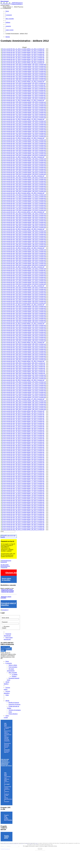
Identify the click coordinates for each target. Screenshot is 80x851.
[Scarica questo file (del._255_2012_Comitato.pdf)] (15, 352)
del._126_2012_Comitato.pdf (38, 112)
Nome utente (5, 617)
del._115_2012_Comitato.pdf (37, 92)
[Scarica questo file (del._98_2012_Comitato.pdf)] (15, 528)
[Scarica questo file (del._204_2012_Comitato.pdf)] (15, 256)
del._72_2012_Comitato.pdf (36, 483)
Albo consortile (9, 18)
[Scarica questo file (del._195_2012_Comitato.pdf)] (15, 239)
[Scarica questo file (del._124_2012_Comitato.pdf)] (15, 109)
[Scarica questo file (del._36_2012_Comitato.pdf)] (15, 425)
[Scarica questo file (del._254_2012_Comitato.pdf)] (15, 351)
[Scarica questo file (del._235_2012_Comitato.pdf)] (15, 315)
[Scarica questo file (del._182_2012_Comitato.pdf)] (15, 215)
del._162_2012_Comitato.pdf (38, 181)
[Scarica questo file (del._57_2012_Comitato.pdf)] (15, 461)
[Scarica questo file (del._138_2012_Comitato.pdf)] (15, 134)
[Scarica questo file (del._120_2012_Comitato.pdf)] (15, 102)
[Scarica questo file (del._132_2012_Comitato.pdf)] (15, 124)
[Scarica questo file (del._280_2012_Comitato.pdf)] (15, 401)
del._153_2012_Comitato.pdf (38, 164)
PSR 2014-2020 (6, 762)
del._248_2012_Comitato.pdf (38, 339)
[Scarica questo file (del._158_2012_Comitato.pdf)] (15, 172)
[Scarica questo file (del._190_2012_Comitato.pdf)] (15, 231)
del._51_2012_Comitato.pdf (36, 450)
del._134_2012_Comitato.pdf (38, 128)
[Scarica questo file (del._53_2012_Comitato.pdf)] (15, 454)
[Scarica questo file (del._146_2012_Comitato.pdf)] (15, 150)
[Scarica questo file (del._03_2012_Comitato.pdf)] (15, 52)
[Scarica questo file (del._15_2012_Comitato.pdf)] (15, 176)
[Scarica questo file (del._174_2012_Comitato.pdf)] (15, 201)
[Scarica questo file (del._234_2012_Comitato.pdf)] (15, 313)
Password (4, 622)
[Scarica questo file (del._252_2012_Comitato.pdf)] (15, 347)
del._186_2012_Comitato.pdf (38, 222)
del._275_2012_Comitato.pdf (38, 390)
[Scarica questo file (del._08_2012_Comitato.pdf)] (15, 61)
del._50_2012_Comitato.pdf (36, 449)
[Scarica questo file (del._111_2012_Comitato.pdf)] (15, 85)
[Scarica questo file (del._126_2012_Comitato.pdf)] (15, 112)
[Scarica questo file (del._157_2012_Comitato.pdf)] (15, 170)
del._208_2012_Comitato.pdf (38, 263)
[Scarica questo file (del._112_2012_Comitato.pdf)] (15, 86)
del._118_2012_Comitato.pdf (37, 97)
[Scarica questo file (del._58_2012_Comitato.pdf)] (15, 462)
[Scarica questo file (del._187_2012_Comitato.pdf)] (15, 224)
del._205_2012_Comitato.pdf (38, 258)
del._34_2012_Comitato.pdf (36, 421)
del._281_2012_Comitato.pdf (38, 402)
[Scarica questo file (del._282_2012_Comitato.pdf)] (15, 404)
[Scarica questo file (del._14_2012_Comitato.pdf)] (15, 157)
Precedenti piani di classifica (8, 604)
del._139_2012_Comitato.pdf (38, 136)
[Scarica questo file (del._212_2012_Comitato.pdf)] (15, 272)
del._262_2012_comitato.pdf (37, 366)
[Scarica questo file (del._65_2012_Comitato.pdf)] (15, 471)
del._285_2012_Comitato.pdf (38, 409)
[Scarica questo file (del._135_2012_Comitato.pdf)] (15, 129)
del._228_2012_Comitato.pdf (38, 301)
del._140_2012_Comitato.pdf (38, 140)
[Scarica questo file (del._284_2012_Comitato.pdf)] (15, 407)
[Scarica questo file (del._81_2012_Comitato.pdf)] (15, 498)
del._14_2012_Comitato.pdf (36, 157)
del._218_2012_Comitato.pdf (38, 282)
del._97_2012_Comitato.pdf (36, 526)
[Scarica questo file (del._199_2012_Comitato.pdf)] (15, 246)
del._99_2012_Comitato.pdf (36, 529)
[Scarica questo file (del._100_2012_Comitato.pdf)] (15, 64)
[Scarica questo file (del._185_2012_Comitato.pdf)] (15, 220)
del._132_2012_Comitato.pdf (38, 124)
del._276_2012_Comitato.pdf (38, 392)
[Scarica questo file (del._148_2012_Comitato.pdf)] (15, 153)
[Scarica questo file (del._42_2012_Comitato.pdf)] (15, 435)
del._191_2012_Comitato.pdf (38, 232)
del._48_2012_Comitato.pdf (36, 445)
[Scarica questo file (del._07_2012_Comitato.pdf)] (15, 59)
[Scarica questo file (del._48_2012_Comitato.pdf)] (15, 445)
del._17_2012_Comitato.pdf (36, 212)
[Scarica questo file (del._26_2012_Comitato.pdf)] (15, 380)
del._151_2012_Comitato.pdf (38, 160)
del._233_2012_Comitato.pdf (38, 311)
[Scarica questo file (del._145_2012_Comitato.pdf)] (15, 148)
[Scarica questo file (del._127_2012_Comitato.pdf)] (15, 114)
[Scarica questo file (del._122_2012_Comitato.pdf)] (15, 105)
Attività (7, 700)
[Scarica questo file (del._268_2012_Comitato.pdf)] (15, 376)
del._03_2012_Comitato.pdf (36, 52)
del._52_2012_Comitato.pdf (36, 452)
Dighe (10, 712)
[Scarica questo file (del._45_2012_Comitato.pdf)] (15, 440)
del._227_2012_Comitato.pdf (38, 299)
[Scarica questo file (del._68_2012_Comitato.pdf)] (15, 476)
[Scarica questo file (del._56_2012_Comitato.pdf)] (15, 459)
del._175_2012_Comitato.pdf (38, 203)
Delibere (7, 22)
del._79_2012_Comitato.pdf (36, 495)
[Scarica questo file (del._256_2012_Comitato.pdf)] (15, 354)
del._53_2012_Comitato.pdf (36, 454)
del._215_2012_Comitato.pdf (38, 277)
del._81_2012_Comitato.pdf (36, 498)
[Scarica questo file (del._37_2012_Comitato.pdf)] (15, 426)
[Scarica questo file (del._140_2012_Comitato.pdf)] (15, 140)
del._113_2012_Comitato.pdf (37, 88)
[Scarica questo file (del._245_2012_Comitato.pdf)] (15, 334)
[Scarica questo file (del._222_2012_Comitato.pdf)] (15, 291)
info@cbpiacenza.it (17, 2)
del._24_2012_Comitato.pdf (36, 342)
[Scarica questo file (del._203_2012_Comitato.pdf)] (15, 255)
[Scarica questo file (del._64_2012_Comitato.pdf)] (15, 469)
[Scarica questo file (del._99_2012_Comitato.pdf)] (15, 529)
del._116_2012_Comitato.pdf (37, 93)
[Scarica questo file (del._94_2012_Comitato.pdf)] (15, 521)
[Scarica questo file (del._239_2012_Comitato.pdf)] (15, 322)
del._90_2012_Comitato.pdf (36, 514)
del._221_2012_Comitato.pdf (38, 289)
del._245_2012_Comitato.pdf (38, 334)
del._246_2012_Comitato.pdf (38, 335)
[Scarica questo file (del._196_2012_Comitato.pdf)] (15, 241)
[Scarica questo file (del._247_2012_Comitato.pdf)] (15, 337)
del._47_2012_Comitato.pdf (36, 443)
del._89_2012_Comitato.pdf (36, 512)
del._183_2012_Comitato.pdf (38, 217)
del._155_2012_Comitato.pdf (38, 167)
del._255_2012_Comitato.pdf (38, 352)
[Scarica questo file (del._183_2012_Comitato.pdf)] (15, 217)
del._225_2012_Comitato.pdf (38, 296)
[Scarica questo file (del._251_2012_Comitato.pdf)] (15, 346)
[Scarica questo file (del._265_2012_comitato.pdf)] (15, 371)
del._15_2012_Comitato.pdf (36, 176)
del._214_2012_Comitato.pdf (38, 275)
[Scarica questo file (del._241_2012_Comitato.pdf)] (15, 327)
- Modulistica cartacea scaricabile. (6, 597)
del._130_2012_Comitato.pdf (38, 121)
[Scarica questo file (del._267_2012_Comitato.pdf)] (15, 375)
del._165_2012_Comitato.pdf (38, 184)
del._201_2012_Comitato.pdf (38, 251)
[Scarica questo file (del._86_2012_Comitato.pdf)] (15, 507)
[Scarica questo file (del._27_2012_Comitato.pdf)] (15, 399)
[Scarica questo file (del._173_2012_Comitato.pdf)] (15, 200)
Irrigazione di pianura (14, 704)
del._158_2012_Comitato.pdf (38, 172)
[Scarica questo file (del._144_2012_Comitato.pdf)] (15, 146)
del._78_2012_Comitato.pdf (36, 493)
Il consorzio (8, 15)
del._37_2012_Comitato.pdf (36, 426)
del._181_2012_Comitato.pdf (38, 213)
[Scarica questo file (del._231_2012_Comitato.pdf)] (15, 308)
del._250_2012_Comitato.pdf (38, 344)
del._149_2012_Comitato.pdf (38, 155)
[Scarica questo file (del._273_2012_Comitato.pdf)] (15, 387)
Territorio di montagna (15, 710)
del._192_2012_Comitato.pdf (38, 234)
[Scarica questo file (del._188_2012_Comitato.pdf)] (15, 225)
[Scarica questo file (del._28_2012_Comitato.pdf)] (15, 411)
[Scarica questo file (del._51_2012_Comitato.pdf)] (15, 450)
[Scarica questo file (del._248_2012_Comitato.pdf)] (15, 339)
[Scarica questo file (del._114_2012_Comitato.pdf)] (15, 90)
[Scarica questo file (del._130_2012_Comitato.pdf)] (15, 121)
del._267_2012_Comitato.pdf (38, 375)
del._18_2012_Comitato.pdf (36, 229)
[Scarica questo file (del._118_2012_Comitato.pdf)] (15, 97)
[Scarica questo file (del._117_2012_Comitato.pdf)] (15, 95)
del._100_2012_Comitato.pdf (38, 64)
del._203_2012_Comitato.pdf (38, 255)
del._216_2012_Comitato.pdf (38, 279)
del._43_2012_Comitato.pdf (36, 437)
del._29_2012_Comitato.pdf (36, 413)
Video (7, 695)
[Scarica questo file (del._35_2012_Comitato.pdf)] (15, 423)
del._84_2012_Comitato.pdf (36, 503)
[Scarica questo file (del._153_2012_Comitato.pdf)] (15, 164)
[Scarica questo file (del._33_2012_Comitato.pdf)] (15, 419)
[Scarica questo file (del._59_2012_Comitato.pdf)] (15, 464)
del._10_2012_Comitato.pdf (36, 81)
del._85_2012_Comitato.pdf (36, 505)
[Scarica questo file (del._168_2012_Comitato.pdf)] (15, 189)
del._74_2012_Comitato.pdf (36, 486)
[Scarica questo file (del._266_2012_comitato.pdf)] (15, 373)
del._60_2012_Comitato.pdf (36, 466)
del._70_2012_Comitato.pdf (36, 479)
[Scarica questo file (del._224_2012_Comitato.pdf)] (15, 294)
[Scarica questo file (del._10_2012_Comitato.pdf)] (15, 81)
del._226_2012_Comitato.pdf (38, 298)
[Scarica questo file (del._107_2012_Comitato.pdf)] (15, 76)
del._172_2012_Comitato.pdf (38, 198)
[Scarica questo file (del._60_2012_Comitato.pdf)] (15, 466)
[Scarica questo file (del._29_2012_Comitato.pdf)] (15, 413)
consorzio (8, 26)
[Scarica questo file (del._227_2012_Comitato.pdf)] (15, 299)
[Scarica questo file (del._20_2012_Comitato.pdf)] (15, 267)
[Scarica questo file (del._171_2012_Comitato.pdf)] (15, 196)
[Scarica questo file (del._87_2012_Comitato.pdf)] (15, 509)
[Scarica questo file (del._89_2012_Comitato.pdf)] (15, 512)
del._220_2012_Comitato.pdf (38, 287)
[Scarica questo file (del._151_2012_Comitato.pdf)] (15, 160)
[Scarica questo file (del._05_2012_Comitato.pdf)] (15, 55)
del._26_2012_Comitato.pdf (36, 380)
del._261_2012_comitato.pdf (37, 364)
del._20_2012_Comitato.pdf (36, 267)
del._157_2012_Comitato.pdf (38, 170)
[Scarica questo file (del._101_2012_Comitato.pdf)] (15, 66)
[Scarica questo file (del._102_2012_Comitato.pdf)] (15, 68)
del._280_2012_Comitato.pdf (38, 401)
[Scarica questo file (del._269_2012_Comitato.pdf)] (15, 378)
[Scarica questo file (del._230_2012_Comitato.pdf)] (15, 306)
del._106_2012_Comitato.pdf (38, 74)
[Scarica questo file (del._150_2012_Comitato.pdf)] (15, 158)
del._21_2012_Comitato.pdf (36, 286)
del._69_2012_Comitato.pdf (36, 478)
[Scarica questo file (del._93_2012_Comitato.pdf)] (15, 519)
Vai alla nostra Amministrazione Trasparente (5, 566)
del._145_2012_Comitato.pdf (38, 148)
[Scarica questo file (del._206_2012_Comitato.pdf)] (15, 260)
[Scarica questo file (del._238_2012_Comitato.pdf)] (15, 320)
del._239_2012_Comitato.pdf (38, 322)
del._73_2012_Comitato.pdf (36, 485)
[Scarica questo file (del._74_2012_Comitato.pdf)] (15, 486)
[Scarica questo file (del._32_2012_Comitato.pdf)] (15, 418)
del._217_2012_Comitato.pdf (38, 280)
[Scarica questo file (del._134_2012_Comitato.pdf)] (15, 128)
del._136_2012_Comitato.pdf (38, 131)
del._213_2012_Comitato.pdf (38, 273)
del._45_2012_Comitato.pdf (36, 440)
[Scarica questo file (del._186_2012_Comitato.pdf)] (15, 222)
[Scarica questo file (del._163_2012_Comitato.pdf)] (15, 183)
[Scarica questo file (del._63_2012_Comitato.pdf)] (15, 467)
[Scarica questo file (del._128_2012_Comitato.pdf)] (15, 116)
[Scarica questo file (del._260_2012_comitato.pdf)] (15, 363)
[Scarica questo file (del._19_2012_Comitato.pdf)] (15, 248)
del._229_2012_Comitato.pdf (38, 303)
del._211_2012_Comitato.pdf (37, 270)
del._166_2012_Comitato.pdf (38, 186)
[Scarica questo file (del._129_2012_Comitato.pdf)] (15, 117)
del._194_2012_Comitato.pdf (38, 237)
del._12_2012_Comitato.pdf (36, 119)
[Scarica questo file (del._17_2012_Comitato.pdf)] (15, 212)
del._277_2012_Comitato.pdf (38, 394)
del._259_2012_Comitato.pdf (38, 359)
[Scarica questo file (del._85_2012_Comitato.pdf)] (15, 505)
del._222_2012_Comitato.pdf (38, 291)
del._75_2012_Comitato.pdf (36, 488)
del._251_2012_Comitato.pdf (38, 346)
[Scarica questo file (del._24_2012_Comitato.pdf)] (15, 342)
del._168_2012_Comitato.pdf (38, 189)
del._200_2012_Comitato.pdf (38, 249)
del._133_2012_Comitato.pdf (38, 126)
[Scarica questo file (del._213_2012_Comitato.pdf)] (15, 273)
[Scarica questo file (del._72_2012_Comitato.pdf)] (15, 483)
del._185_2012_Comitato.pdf (38, 220)
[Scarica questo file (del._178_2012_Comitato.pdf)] (15, 208)
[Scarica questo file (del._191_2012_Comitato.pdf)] (15, 232)
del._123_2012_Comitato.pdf (38, 107)
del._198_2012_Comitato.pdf (38, 244)
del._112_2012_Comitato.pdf (37, 86)
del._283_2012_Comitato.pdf (38, 406)
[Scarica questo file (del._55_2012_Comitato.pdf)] (15, 457)
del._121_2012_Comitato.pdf (38, 104)
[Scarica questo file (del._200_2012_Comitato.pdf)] (15, 249)
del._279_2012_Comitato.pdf (38, 397)
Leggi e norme (9, 30)
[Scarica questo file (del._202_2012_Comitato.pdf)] (15, 253)
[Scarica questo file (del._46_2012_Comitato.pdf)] (15, 442)
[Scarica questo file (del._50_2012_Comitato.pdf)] (15, 449)
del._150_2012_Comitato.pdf (38, 158)
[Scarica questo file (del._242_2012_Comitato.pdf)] (15, 328)
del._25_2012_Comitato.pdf (36, 361)
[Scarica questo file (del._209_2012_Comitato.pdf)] (15, 265)
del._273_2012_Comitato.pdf (38, 387)
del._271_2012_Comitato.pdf (38, 383)
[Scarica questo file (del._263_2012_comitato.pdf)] (15, 368)
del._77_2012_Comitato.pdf (36, 491)
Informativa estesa (40, 850)
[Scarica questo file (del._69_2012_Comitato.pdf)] (15, 478)
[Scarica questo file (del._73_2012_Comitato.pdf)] (15, 485)
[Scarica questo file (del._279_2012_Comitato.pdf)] (15, 397)
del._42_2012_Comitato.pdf (36, 435)
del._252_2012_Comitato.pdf (38, 347)
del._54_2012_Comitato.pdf (36, 455)
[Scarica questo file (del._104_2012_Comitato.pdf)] (15, 71)
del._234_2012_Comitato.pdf (38, 313)
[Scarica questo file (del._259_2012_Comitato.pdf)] (15, 359)
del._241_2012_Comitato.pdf (38, 327)
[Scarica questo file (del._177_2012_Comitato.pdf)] (15, 207)
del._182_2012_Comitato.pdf (38, 215)
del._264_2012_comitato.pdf (37, 370)
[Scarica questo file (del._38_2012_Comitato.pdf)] (15, 428)
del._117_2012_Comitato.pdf (37, 95)
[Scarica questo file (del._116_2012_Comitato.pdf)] (15, 93)
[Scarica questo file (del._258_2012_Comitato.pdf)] (15, 358)
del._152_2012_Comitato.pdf (38, 162)
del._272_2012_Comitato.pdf (38, 385)
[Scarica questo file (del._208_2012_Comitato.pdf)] (15, 263)
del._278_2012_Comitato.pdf (38, 395)
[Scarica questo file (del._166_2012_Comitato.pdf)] (15, 186)
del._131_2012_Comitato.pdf (38, 122)
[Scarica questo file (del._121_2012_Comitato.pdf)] (15, 104)
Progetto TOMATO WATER (6, 837)
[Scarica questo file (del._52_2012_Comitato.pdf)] (15, 452)
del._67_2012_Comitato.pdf (36, 474)
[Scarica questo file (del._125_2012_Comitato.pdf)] (15, 110)
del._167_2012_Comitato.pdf (38, 188)
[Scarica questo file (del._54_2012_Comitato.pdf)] (15, 455)
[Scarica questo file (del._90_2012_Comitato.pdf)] (15, 514)
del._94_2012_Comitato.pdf (36, 521)
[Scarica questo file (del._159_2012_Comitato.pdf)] (15, 174)
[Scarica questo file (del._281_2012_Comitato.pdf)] (15, 402)
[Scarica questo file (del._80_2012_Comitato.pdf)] (15, 497)
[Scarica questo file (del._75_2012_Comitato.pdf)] (15, 488)
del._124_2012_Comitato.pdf (38, 109)
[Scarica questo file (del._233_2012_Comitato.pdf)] (15, 311)
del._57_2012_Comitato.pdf (36, 461)
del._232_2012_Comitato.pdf (38, 310)
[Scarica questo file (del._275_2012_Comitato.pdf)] (15, 390)
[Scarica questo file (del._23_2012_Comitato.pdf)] (15, 323)
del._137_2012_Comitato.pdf (38, 133)
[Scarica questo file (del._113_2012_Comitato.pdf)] (15, 88)
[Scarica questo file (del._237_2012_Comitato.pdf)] (15, 318)
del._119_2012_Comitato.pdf (37, 98)
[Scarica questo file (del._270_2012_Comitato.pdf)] (15, 382)
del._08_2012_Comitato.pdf (36, 61)
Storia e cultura (13, 665)
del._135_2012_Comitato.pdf (38, 129)
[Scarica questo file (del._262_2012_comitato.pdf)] (15, 366)
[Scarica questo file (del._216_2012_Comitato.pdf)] (15, 279)
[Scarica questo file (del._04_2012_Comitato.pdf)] (15, 54)
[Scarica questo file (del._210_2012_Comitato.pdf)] (15, 268)
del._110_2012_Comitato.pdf (37, 83)
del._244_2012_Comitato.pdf (38, 332)
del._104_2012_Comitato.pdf (38, 71)
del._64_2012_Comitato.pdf (36, 469)
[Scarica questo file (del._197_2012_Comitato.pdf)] (15, 243)
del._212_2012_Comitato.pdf (38, 272)
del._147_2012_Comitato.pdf (38, 152)
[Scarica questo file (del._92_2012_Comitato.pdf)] (15, 517)
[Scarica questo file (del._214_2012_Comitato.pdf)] (15, 275)
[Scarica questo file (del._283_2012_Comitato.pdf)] (15, 406)
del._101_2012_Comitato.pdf (38, 66)
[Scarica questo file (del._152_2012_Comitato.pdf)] (15, 162)
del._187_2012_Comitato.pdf (38, 224)
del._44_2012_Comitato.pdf (36, 438)
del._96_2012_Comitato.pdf (36, 524)
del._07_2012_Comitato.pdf (36, 59)
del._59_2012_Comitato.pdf (36, 464)
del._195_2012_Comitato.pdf (38, 239)
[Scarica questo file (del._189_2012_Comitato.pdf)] (15, 227)
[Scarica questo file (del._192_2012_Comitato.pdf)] (15, 234)
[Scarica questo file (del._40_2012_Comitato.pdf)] (15, 431)
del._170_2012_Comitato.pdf (38, 195)
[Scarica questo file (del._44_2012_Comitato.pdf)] (15, 438)
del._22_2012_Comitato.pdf (36, 304)
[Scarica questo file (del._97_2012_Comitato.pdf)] (15, 526)
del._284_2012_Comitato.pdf (38, 407)
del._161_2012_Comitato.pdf (38, 179)
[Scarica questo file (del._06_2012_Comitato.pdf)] (15, 57)
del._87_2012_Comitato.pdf (36, 509)
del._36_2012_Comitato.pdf (36, 425)
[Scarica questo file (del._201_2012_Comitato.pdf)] (15, 251)
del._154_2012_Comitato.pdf (38, 165)
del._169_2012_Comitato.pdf (38, 191)
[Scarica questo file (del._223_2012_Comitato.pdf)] (15, 292)
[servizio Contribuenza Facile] (4, 610)
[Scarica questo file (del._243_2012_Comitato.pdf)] (15, 330)
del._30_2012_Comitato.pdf (36, 414)
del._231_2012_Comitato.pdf (38, 308)
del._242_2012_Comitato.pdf (38, 328)
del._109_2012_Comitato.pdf (38, 80)
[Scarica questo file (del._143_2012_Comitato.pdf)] (15, 145)
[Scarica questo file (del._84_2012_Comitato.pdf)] (15, 503)
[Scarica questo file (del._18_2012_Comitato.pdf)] (15, 229)
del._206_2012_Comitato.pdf (38, 260)
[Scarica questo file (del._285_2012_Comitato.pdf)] (15, 409)
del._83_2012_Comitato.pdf (36, 502)
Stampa (7, 36)
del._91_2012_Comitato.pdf (36, 516)
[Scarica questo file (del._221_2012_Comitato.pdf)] (15, 289)
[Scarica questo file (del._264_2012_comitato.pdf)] (15, 370)
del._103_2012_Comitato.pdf (38, 69)
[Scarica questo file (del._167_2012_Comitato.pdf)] (15, 188)
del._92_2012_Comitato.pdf (36, 517)
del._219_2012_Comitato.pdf (38, 284)
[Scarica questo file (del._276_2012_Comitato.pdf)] (15, 392)
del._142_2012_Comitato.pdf (38, 143)
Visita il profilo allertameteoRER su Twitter (6, 649)
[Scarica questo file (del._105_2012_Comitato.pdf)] (15, 73)
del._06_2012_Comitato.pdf (36, 57)
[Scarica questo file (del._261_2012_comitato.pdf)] (15, 364)
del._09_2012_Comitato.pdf (36, 62)
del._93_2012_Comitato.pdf (36, 519)
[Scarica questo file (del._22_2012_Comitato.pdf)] (15, 304)
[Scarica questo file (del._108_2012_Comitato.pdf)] (15, 78)
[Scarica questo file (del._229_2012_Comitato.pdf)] (15, 303)
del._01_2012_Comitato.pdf (36, 49)
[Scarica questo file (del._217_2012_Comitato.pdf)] (15, 280)
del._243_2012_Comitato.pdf (38, 330)
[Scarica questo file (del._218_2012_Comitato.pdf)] (15, 282)
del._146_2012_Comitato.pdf (38, 150)
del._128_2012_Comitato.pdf (38, 116)
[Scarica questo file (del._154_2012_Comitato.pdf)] (15, 165)
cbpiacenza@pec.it (17, 4)
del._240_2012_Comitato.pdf (38, 325)
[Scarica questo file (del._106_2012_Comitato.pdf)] (15, 74)
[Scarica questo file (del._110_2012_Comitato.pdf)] (15, 83)
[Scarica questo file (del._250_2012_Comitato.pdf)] (15, 344)
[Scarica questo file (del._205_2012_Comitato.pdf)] (15, 258)
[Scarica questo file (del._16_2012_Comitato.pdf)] (15, 193)
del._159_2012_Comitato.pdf (38, 174)
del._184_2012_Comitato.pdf (38, 219)
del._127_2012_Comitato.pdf (38, 114)
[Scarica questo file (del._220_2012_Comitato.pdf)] (15, 287)
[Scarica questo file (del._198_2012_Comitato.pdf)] (15, 244)
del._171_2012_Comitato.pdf (38, 196)
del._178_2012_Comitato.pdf (38, 208)
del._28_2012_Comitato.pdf (36, 411)
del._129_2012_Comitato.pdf (38, 117)
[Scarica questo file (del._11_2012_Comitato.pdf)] (15, 100)
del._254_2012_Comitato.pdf (38, 351)
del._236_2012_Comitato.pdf (38, 316)
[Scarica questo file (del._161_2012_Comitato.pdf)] (15, 179)
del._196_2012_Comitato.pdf (38, 241)
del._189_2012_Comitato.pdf (38, 227)
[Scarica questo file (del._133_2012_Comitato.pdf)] (15, 126)
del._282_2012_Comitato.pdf (38, 404)
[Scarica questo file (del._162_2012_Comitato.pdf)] (15, 181)
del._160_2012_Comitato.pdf (38, 177)
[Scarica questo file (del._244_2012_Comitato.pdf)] (15, 332)
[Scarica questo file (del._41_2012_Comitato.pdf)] (15, 433)
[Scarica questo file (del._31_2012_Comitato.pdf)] (15, 416)
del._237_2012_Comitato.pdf (38, 318)
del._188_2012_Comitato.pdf (38, 225)
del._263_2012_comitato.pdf (37, 368)
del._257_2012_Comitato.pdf (38, 356)
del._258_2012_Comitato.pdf (38, 358)
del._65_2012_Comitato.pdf (36, 471)
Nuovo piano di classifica (6, 579)
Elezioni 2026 (12, 573)
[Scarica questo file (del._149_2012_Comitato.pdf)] (15, 155)
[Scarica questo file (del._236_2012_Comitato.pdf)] (15, 316)
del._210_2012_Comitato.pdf (38, 268)
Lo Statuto (14, 674)
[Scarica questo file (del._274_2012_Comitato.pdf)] (15, 388)
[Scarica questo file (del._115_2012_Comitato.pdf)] (15, 92)
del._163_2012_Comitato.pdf (38, 183)
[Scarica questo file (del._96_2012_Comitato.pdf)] (15, 524)
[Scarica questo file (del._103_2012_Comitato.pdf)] (15, 69)
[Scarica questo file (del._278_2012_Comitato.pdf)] (15, 395)
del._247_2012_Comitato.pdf (38, 337)
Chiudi (40, 848)
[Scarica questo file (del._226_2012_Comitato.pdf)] (15, 298)
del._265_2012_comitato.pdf (37, 371)
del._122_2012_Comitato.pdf (38, 105)
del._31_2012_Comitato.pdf (36, 416)
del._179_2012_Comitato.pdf (38, 210)
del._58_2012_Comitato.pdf (36, 462)
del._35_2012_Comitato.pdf (36, 423)
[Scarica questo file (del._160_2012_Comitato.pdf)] (15, 177)
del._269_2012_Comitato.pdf (38, 378)
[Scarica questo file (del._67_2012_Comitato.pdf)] (15, 474)
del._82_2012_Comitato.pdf (36, 500)
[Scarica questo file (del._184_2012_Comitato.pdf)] (15, 219)
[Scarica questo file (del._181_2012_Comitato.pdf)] (15, 213)
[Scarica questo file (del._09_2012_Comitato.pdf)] (15, 62)
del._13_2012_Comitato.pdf (36, 138)
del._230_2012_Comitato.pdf (38, 306)
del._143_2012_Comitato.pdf (38, 145)
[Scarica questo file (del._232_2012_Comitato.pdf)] (15, 310)
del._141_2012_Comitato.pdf (38, 141)
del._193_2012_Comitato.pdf (38, 236)
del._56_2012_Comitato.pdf (36, 459)
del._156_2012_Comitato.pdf (38, 169)
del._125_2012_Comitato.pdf (38, 110)
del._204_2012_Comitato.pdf (38, 256)
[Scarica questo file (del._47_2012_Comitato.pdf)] (15, 443)
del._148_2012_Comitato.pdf (38, 153)
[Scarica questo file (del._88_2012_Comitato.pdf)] (15, 510)
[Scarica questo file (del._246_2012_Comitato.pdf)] (15, 335)
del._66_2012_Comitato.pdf (36, 473)
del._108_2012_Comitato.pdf (38, 78)
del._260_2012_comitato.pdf (37, 363)
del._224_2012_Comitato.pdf (38, 294)
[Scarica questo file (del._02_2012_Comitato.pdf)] (15, 50)
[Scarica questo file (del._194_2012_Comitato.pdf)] (15, 237)
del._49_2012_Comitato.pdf (36, 447)
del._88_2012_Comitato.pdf (36, 510)
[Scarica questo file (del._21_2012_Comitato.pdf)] (15, 286)
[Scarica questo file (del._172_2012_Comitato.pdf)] (15, 198)
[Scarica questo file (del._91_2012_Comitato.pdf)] (15, 516)
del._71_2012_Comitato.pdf (36, 481)
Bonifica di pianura (14, 702)
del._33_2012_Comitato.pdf (36, 419)
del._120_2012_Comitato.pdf (38, 102)
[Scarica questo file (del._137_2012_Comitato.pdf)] (15, 133)
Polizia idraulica (13, 713)
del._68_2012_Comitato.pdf (36, 476)
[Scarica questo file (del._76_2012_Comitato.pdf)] (15, 490)
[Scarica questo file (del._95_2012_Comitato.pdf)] (15, 522)
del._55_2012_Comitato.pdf (36, 457)
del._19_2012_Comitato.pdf (36, 248)
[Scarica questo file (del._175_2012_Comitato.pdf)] (15, 203)
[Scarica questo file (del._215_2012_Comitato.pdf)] (15, 277)
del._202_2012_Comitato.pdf (38, 253)
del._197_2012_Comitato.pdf (38, 243)
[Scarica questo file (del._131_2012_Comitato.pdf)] (15, 122)
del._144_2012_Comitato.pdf (38, 146)
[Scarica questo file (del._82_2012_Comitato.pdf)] (15, 500)
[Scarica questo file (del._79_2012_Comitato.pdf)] (15, 495)
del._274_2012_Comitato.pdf (38, 388)
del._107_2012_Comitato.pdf (38, 76)
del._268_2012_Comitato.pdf (38, 376)
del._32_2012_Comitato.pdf (36, 418)
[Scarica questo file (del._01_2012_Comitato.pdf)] (15, 49)
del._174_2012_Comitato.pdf (38, 201)
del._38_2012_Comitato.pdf (36, 428)
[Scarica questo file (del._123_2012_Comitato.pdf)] (15, 107)
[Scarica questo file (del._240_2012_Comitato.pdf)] (15, 325)
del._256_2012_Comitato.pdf (38, 354)
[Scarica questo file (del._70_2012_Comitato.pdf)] (15, 479)
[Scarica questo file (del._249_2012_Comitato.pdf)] (15, 340)
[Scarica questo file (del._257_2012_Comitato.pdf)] (15, 356)
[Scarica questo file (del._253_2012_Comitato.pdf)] (15, 349)
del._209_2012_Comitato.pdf (38, 265)
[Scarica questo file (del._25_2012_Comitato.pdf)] (15, 361)
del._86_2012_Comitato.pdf (36, 507)
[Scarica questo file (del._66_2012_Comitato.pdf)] (15, 473)
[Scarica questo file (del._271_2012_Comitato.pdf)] (15, 383)
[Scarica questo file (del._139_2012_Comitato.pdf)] (15, 136)
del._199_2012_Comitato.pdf (38, 246)
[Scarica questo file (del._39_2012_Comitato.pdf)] (15, 430)
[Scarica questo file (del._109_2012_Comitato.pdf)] (15, 80)
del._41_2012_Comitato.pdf (36, 433)
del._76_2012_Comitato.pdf (36, 490)
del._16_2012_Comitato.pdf (36, 193)
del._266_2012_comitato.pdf (37, 373)
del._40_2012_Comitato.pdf (36, 431)
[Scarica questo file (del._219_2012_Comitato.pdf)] (15, 284)
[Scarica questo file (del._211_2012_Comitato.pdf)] (15, 270)
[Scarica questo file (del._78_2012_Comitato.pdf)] (15, 493)
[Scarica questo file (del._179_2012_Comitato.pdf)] (15, 210)
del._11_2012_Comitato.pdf (36, 100)
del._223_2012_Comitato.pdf (38, 292)
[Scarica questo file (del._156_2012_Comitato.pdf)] (15, 169)
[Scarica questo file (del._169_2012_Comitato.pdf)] (15, 191)
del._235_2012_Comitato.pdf (38, 315)
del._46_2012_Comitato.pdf (36, 442)
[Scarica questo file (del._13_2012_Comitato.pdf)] (15, 138)
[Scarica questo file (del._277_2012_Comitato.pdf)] (15, 394)
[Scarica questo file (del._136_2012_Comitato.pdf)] (15, 131)
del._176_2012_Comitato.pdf (38, 205)
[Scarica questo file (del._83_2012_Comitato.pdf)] (15, 502)
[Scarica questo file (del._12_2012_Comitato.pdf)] (15, 119)
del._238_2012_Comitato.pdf (38, 320)
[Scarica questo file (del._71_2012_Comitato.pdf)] (15, 481)
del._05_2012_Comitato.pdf (36, 55)
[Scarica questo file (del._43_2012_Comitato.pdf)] (15, 437)
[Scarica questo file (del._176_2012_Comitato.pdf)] (15, 205)
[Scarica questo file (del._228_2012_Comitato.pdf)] (15, 301)
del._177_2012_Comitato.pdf (38, 207)
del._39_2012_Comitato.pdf (36, 430)
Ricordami (6, 626)
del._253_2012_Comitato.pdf (38, 349)
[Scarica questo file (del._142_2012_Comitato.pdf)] (15, 143)
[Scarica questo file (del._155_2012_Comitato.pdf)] (15, 167)
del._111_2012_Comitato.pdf (37, 85)
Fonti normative (13, 667)
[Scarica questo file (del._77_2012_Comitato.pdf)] (15, 491)
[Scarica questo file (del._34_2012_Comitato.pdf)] (15, 421)
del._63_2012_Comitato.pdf (36, 467)
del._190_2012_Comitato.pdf (38, 231)
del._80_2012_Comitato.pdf (36, 497)
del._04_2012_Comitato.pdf (36, 54)
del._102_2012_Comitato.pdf (38, 68)
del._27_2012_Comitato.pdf (36, 399)
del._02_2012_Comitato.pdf (36, 50)
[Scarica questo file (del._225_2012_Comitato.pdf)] (15, 296)
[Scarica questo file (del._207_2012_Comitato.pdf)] (15, 261)
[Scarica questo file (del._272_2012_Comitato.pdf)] (15, 385)
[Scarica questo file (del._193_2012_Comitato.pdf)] (15, 236)
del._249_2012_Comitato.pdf (38, 340)
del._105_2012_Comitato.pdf (38, 73)
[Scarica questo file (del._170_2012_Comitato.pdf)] (15, 195)
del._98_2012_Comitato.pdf (36, 528)
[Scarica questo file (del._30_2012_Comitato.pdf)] (15, 414)
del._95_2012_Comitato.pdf (36, 522)
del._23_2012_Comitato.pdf (36, 323)
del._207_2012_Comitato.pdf (38, 261)
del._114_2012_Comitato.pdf (37, 90)
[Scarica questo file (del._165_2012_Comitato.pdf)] (15, 184)
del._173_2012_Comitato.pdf (38, 200)
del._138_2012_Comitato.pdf (38, 134)
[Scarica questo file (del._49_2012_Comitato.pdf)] (15, 447)
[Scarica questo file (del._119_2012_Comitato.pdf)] (15, 98)
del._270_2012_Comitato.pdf (38, 382)
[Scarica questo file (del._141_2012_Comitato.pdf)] (15, 141)
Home (7, 11)
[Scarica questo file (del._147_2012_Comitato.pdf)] (15, 152)
